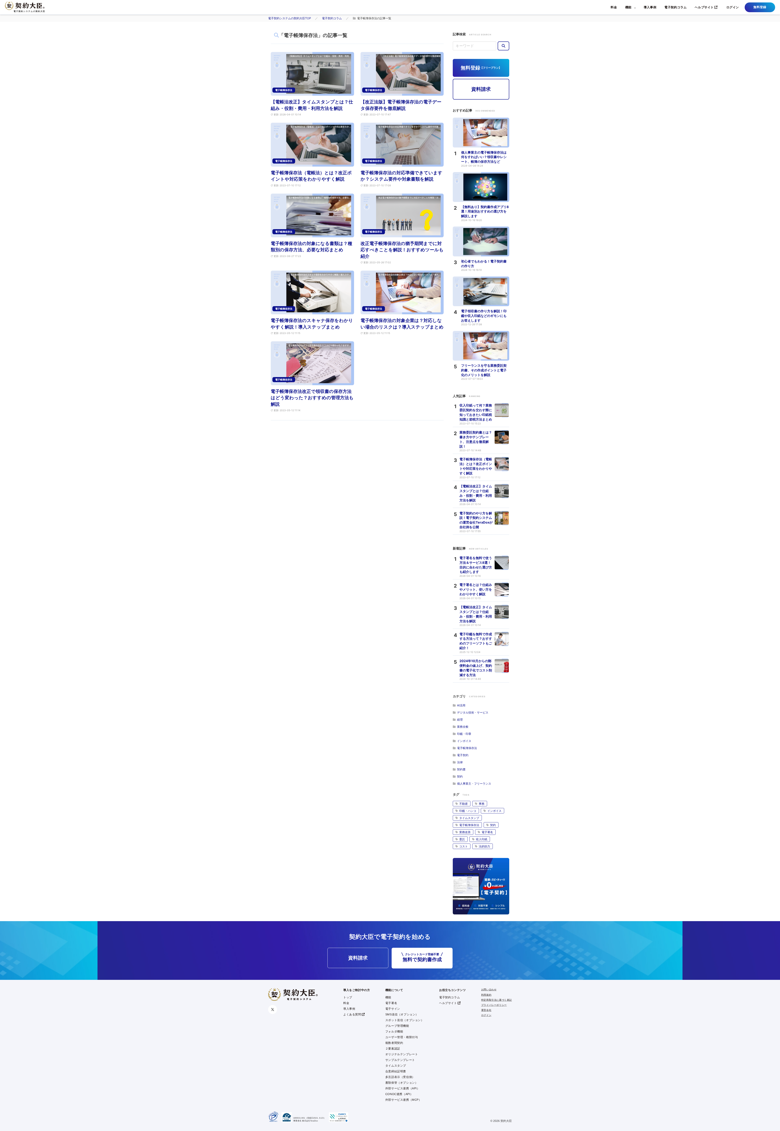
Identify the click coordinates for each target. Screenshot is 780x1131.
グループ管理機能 (397, 1025)
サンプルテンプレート (400, 1060)
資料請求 (481, 89)
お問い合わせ (489, 989)
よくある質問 (352, 1014)
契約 (460, 776)
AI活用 (461, 705)
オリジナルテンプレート (401, 1054)
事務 (481, 803)
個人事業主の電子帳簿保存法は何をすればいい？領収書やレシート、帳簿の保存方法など (484, 157)
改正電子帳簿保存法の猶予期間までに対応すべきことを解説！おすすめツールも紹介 (402, 250)
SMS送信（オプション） (401, 1014)
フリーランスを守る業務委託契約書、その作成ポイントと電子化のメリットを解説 (484, 370)
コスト (463, 846)
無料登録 (759, 7)
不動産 (463, 803)
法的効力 (484, 846)
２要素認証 (392, 1048)
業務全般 (462, 726)
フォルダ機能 (394, 1031)
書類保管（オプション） (401, 1082)
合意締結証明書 (395, 1071)
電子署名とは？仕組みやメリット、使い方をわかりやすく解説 (475, 589)
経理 (460, 719)
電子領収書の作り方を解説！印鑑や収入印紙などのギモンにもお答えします (484, 315)
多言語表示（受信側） (400, 1077)
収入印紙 (481, 839)
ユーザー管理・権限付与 (401, 1037)
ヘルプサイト (704, 7)
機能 (628, 7)
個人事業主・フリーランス (474, 783)
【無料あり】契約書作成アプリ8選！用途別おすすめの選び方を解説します (485, 211)
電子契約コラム (675, 7)
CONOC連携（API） (399, 1094)
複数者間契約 (394, 1042)
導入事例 (650, 7)
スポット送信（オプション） (404, 1020)
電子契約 (462, 755)
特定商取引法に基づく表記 (496, 1000)
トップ (347, 997)
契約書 (461, 769)
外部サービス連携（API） (402, 1088)
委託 (462, 839)
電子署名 (487, 832)
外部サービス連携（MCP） (403, 1099)
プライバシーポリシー (494, 1005)
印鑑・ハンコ (467, 810)
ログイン (732, 7)
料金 (614, 7)
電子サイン (392, 1008)
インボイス (464, 741)
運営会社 (486, 1010)
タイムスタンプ (469, 818)
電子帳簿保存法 (467, 748)
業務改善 (465, 832)
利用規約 (486, 994)
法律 (460, 762)
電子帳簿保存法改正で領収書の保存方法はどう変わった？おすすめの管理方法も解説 (312, 398)
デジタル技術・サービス (472, 712)
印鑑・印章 (464, 733)
